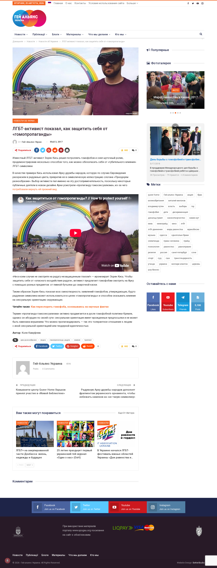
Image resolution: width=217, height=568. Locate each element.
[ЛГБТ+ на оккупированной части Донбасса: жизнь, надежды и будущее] (35, 434)
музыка (151, 235)
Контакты (80, 3)
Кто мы (119, 34)
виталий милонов (176, 200)
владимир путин (156, 206)
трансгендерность (183, 258)
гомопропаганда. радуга (60, 340)
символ (77, 340)
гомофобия (153, 212)
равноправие (184, 247)
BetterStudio (198, 563)
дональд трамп (155, 218)
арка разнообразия (29, 340)
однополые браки (180, 235)
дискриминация (180, 212)
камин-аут (194, 218)
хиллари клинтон (179, 264)
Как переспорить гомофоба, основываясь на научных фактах (70, 306)
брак (200, 195)
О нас (68, 3)
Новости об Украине (25, 120)
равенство (169, 247)
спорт (150, 258)
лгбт (183, 223)
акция (190, 195)
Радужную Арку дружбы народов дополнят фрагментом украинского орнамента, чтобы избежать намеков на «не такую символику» (107, 393)
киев (150, 223)
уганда (151, 264)
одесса (163, 235)
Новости (20, 34)
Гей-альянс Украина (173, 195)
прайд (187, 241)
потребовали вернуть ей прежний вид (35, 189)
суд (159, 258)
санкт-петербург (179, 252)
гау (192, 206)
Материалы (73, 34)
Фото (176, 86)
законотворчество (176, 218)
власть (171, 206)
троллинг (88, 340)
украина (163, 264)
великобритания (156, 200)
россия (163, 252)
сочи (193, 252)
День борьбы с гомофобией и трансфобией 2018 (175, 159)
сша (168, 258)
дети (165, 212)
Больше (131, 3)
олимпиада (153, 241)
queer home (153, 195)
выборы (183, 206)
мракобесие (193, 229)
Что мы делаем (98, 34)
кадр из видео (131, 113)
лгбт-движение (155, 229)
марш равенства (175, 229)
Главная (58, 3)
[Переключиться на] (49, 2)
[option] (176, 91)
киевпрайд (162, 223)
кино (174, 223)
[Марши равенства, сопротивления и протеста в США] (176, 90)
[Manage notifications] (7, 560)
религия (152, 252)
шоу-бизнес (153, 270)
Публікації (39, 34)
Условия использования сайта (106, 3)
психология (153, 247)
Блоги (55, 34)
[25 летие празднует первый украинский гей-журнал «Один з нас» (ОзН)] (75, 434)
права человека (171, 241)
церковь (196, 264)
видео (43, 340)
